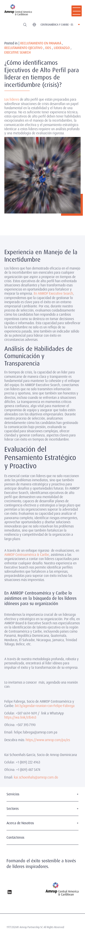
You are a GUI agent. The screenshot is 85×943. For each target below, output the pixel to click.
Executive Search (17, 52)
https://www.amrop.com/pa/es (48, 740)
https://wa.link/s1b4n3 (20, 717)
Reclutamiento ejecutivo (23, 48)
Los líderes (12, 99)
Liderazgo (62, 48)
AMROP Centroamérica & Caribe (26, 554)
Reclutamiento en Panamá (40, 43)
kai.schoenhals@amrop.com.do (36, 777)
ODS (48, 48)
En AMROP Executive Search (53, 293)
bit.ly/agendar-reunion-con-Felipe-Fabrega (45, 705)
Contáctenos (15, 837)
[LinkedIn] (10, 892)
